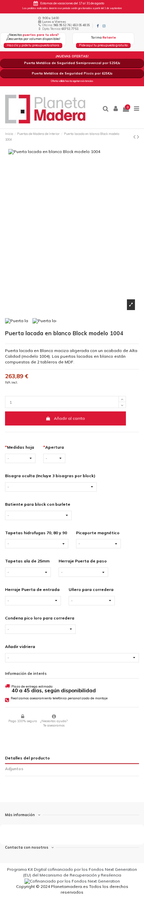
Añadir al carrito (69, 418)
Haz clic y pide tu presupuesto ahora (33, 45)
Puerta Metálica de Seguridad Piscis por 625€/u (72, 73)
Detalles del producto (27, 757)
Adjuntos (14, 768)
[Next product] (138, 137)
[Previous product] (135, 137)
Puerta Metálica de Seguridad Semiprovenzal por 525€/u (72, 63)
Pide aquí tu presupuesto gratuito (103, 45)
